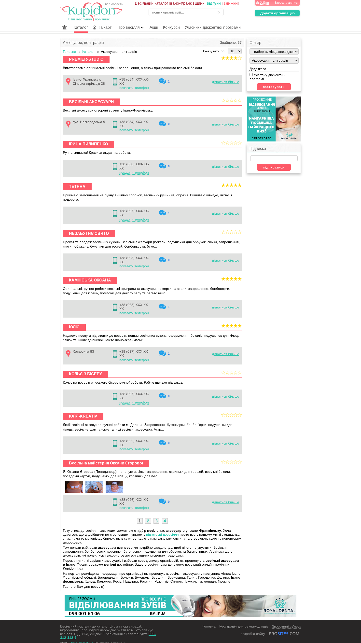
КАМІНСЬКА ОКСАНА (90, 280)
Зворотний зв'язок (286, 626)
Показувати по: (213, 51)
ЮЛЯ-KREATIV (83, 416)
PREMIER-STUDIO (86, 59)
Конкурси (171, 27)
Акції (154, 27)
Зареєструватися (287, 2)
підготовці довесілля (162, 534)
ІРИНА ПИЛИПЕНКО (88, 144)
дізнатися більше (225, 82)
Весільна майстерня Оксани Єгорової (106, 463)
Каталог (81, 27)
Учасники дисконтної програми (213, 27)
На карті (104, 27)
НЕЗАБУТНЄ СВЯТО (89, 233)
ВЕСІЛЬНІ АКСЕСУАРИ (91, 102)
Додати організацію (277, 13)
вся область (114, 4)
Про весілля (128, 27)
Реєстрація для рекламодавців (243, 626)
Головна (64, 27)
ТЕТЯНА (77, 186)
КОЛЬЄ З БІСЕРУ (85, 374)
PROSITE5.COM (284, 634)
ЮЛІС (74, 327)
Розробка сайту (252, 634)
